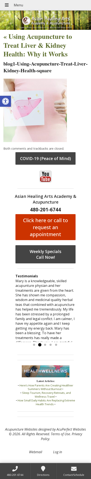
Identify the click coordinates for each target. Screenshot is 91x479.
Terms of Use (60, 434)
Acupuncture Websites (21, 429)
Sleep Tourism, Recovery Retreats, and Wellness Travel (46, 394)
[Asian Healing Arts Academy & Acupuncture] (45, 20)
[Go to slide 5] (56, 345)
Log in (57, 452)
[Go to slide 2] (39, 345)
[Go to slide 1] (34, 345)
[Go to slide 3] (45, 345)
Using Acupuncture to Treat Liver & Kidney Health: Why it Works (37, 45)
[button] (5, 101)
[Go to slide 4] (50, 345)
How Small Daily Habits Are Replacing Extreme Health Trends (46, 402)
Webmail (35, 452)
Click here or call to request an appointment (45, 227)
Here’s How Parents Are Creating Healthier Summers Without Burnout (46, 387)
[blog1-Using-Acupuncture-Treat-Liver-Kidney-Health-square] (35, 140)
